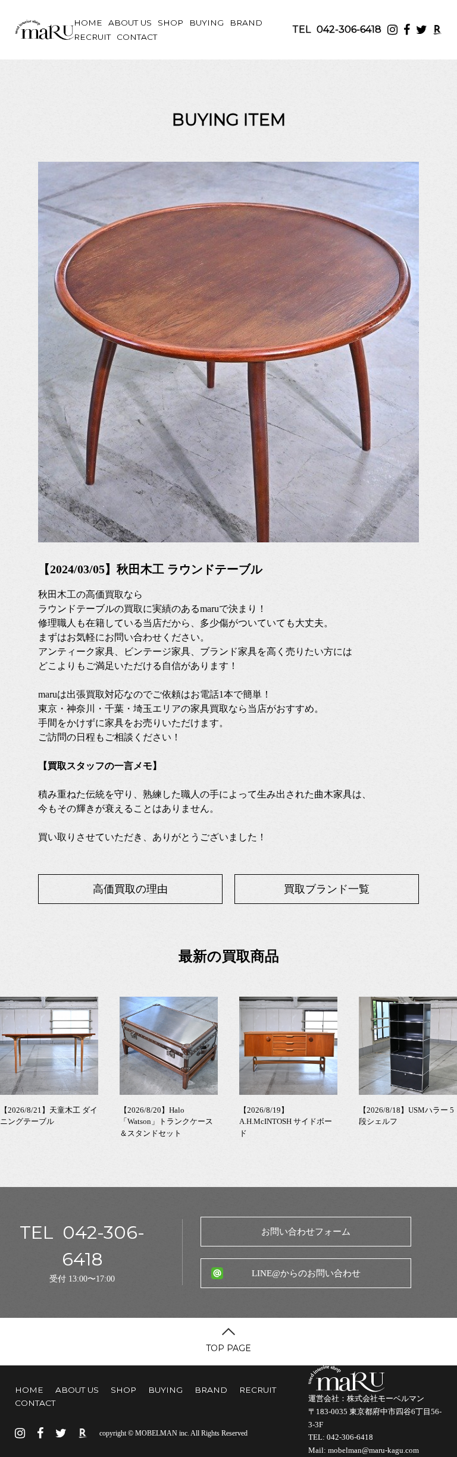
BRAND (246, 22)
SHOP (170, 22)
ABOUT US (130, 22)
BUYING (206, 22)
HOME (88, 22)
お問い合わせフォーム (305, 1231)
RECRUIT (92, 37)
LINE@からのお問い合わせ (306, 1273)
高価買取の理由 (130, 889)
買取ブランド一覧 (327, 889)
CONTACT (137, 37)
